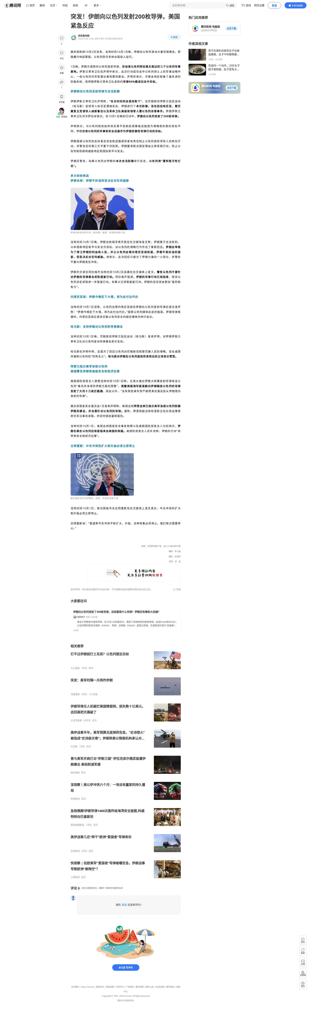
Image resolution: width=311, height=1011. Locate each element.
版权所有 (130, 1000)
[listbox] (126, 761)
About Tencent (87, 987)
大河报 (74, 746)
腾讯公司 (122, 1000)
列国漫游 (75, 694)
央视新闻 (75, 799)
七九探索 (75, 668)
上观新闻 (75, 877)
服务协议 (100, 987)
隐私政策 (110, 987)
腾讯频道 (170, 987)
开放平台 (120, 987)
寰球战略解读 (77, 825)
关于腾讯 (75, 987)
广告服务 (130, 987)
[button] (231, 28)
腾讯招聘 (140, 987)
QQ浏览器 (160, 987)
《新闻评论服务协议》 (114, 888)
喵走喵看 (75, 772)
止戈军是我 (76, 720)
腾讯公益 (149, 987)
